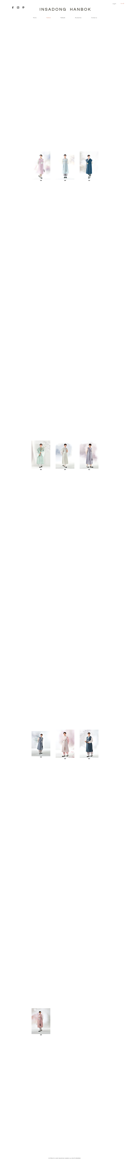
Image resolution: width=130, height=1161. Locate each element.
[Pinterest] (23, 7)
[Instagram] (18, 7)
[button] (123, 3)
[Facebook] (12, 7)
